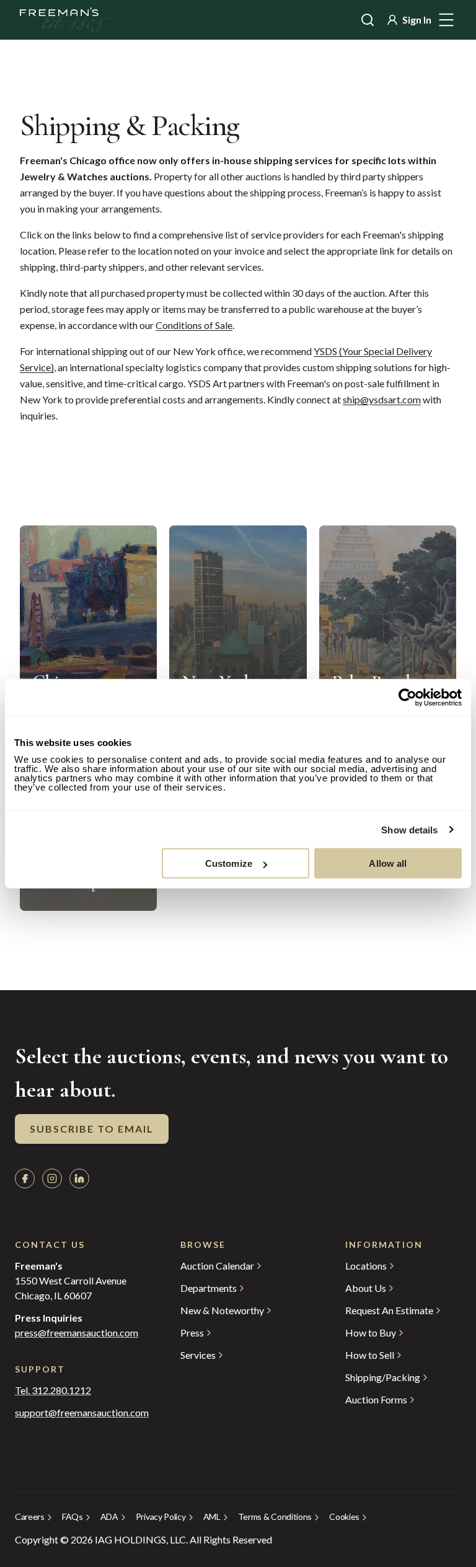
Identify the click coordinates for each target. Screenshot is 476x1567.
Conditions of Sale (194, 325)
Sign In (416, 19)
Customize (228, 863)
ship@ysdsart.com (382, 399)
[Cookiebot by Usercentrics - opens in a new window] (407, 697)
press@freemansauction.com (76, 1333)
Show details (409, 829)
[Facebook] (25, 1178)
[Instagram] (52, 1178)
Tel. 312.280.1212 (53, 1390)
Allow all (388, 863)
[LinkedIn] (79, 1178)
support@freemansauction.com (73, 1413)
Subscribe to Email (92, 1129)
